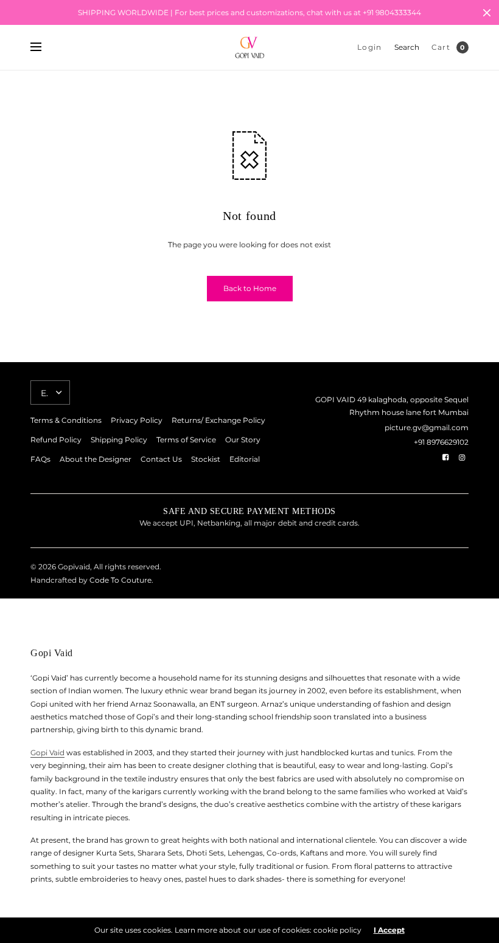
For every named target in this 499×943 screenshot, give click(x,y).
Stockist (205, 459)
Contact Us (161, 459)
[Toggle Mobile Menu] (43, 47)
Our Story (242, 439)
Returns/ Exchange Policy (218, 420)
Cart (440, 47)
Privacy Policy (136, 420)
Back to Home (249, 288)
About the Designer (95, 459)
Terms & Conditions (66, 420)
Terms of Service (186, 439)
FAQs (40, 459)
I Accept (389, 930)
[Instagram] (462, 457)
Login (369, 47)
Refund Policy (56, 439)
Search (406, 47)
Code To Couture (120, 580)
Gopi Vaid (47, 752)
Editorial (244, 459)
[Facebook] (445, 457)
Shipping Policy (119, 439)
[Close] (487, 13)
